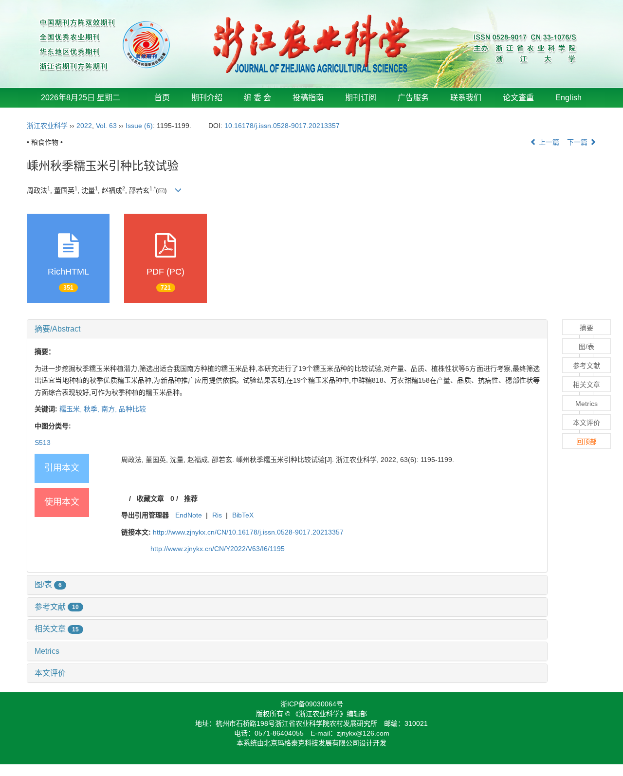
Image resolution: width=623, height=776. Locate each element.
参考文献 (57, 607)
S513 (43, 442)
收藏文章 (150, 498)
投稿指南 (308, 97)
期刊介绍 (206, 97)
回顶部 (586, 441)
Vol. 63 (106, 125)
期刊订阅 (360, 97)
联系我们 (465, 97)
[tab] (287, 329)
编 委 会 (257, 97)
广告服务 (413, 97)
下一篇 (578, 142)
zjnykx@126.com (363, 733)
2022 (84, 125)
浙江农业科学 (47, 125)
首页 (162, 97)
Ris (217, 515)
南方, (110, 409)
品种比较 (132, 409)
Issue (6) (139, 125)
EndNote (188, 515)
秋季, (92, 409)
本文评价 (50, 673)
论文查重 (518, 97)
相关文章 (57, 629)
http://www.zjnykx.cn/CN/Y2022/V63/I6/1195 (217, 549)
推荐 (191, 498)
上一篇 (548, 142)
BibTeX (243, 515)
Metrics (47, 651)
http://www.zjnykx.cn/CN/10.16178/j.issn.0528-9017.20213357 (248, 532)
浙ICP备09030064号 (311, 704)
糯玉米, (71, 409)
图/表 (48, 584)
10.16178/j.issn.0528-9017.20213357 (282, 125)
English (568, 97)
